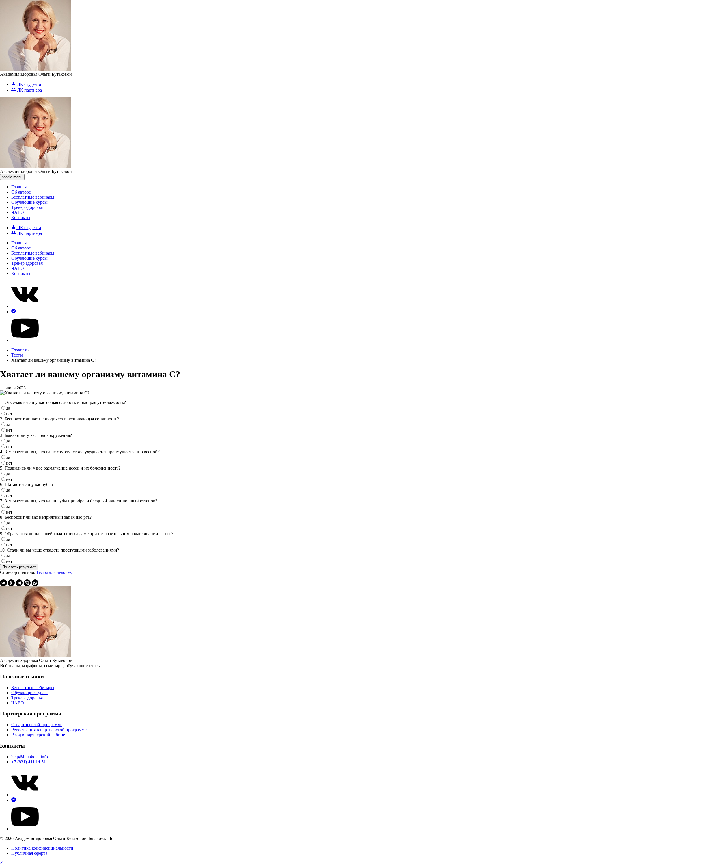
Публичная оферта (29, 853)
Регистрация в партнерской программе (49, 729)
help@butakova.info (29, 756)
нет (9, 413)
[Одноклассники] (11, 582)
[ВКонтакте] (3, 582)
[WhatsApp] (35, 582)
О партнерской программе (36, 724)
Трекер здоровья (27, 207)
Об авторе (21, 192)
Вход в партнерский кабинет (39, 734)
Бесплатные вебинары (32, 197)
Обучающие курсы (29, 202)
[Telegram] (19, 582)
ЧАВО (17, 212)
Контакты (20, 217)
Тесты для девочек (54, 572)
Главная (19, 187)
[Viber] (27, 582)
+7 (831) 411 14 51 (28, 761)
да (8, 408)
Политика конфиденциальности (42, 848)
